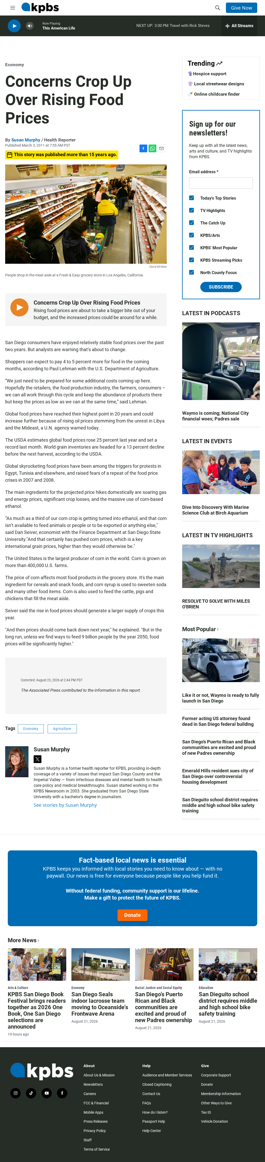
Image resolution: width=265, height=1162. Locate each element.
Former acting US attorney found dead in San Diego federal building (218, 721)
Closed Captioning (157, 1084)
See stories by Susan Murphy (65, 805)
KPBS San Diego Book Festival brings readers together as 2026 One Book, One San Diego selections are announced (37, 1010)
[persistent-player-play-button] (14, 26)
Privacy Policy (95, 1131)
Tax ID (206, 1112)
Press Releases (96, 1121)
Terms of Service (97, 1149)
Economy (14, 64)
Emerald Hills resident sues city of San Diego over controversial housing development (217, 776)
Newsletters (93, 1084)
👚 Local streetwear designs (216, 83)
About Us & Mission (99, 1075)
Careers (90, 1094)
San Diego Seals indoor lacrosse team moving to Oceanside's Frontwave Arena (99, 1004)
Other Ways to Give (216, 1103)
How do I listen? (155, 1112)
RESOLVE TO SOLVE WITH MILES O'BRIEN (216, 603)
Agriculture (62, 729)
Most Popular (199, 629)
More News (22, 940)
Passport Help (153, 1121)
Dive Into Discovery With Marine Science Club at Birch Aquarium (215, 510)
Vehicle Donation (214, 1121)
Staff (88, 1140)
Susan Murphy (25, 139)
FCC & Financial (96, 1103)
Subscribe (221, 287)
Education (206, 988)
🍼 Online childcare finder (214, 94)
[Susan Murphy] (16, 761)
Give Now (241, 8)
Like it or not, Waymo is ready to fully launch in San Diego (220, 698)
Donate (132, 915)
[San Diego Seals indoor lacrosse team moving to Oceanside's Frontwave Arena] (100, 964)
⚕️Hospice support (207, 73)
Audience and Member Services (167, 1075)
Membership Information (221, 1094)
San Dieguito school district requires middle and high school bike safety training (220, 805)
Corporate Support (216, 1075)
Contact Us (151, 1094)
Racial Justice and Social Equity (158, 988)
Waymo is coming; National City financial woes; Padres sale (215, 415)
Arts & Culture (18, 988)
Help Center (151, 1131)
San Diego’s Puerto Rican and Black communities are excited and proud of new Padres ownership (219, 747)
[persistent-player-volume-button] (29, 26)
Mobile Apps (93, 1112)
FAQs (146, 1103)
